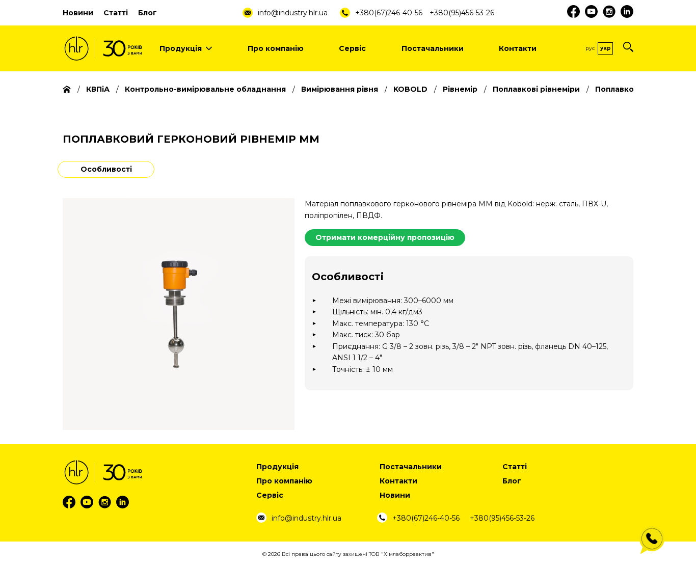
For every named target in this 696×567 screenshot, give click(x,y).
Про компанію (276, 48)
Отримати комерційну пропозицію (384, 237)
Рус (590, 48)
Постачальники (432, 48)
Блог (147, 12)
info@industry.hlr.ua (293, 12)
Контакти (518, 48)
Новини (78, 12)
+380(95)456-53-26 (462, 12)
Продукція (180, 48)
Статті (115, 12)
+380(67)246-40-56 (388, 12)
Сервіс (352, 48)
